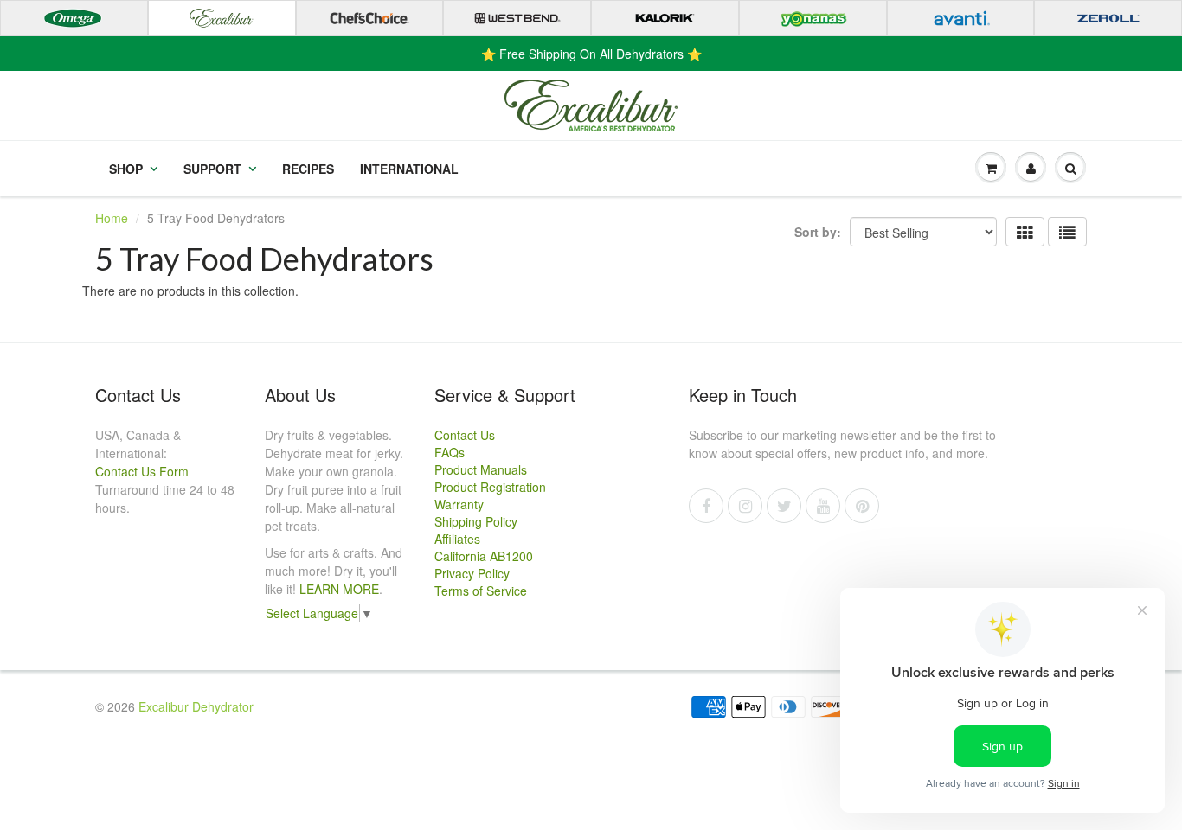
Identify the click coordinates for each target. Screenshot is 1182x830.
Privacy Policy (472, 573)
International (409, 168)
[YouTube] (823, 505)
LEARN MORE (339, 588)
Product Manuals (480, 469)
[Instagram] (745, 505)
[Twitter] (784, 505)
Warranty (459, 504)
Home (111, 218)
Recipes (308, 168)
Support (212, 168)
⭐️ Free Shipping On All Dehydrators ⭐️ (591, 53)
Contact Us (464, 435)
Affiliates (457, 538)
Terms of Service (480, 590)
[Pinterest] (862, 505)
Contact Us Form (142, 471)
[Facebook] (706, 505)
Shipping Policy (475, 521)
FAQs (449, 452)
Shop (126, 168)
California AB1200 (483, 556)
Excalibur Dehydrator (196, 706)
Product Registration (490, 486)
